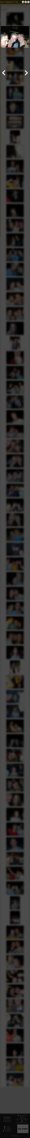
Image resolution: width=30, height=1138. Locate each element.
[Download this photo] (23, 2)
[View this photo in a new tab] (26, 2)
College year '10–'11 (9, 2)
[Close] (28, 2)
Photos (2, 2)
